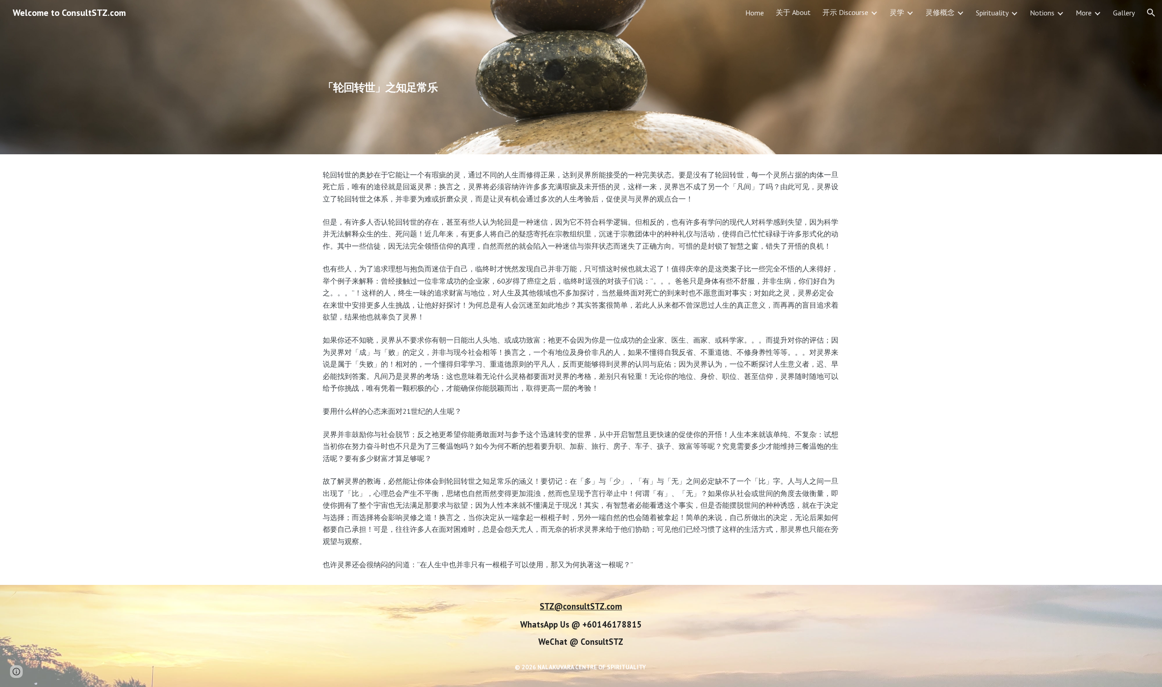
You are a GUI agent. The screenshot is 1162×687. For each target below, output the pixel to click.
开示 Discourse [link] (845, 12)
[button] (1151, 13)
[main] (514, 77)
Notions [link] (1042, 12)
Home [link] (754, 12)
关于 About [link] (793, 12)
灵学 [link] (897, 12)
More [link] (1084, 12)
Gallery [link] (1124, 12)
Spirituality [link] (992, 12)
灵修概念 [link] (940, 12)
